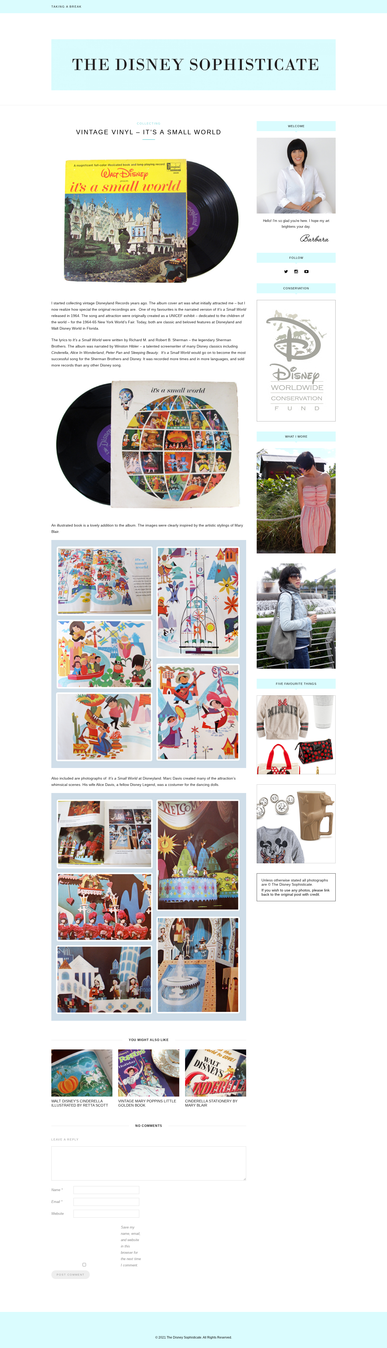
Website (57, 1214)
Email (56, 1202)
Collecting (149, 123)
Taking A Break (66, 6)
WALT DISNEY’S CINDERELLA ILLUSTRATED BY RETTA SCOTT (79, 1103)
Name (57, 1190)
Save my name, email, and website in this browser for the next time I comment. (131, 1246)
